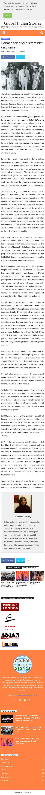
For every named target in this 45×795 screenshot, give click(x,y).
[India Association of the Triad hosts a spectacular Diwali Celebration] (22, 576)
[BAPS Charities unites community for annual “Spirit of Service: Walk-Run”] (8, 576)
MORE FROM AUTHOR (30, 567)
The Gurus (5, 780)
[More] (28, 57)
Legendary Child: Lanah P (35, 583)
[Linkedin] (25, 700)
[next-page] (24, 591)
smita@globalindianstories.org (26, 695)
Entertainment (6, 777)
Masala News (6, 763)
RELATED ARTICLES (14, 567)
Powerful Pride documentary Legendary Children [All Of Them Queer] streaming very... (28, 718)
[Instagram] (20, 700)
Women (3, 770)
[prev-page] (21, 591)
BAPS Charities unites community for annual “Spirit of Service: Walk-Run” (8, 585)
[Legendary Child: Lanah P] (37, 576)
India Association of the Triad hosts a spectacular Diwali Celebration (22, 585)
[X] (30, 700)
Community (5, 39)
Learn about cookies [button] (23, 9)
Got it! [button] (7, 16)
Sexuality (4, 773)
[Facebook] (15, 700)
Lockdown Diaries (7, 766)
